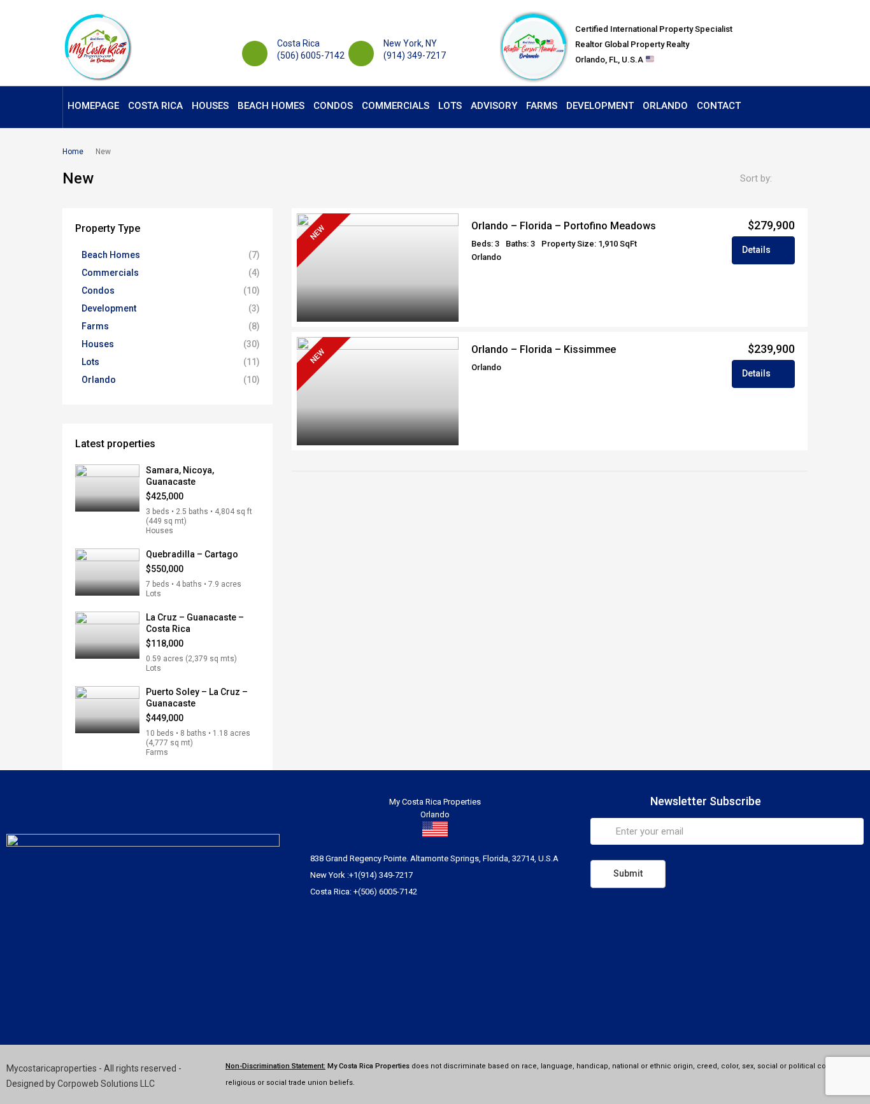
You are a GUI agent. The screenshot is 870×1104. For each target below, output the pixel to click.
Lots (450, 105)
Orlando (665, 105)
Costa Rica (155, 105)
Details (757, 250)
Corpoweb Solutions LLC (106, 1084)
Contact (719, 105)
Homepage (93, 105)
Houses (210, 105)
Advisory (494, 105)
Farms (541, 105)
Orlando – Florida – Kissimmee (543, 349)
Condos (333, 105)
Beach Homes (271, 105)
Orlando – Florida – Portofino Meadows (563, 226)
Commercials (395, 105)
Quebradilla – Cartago (192, 554)
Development (600, 105)
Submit (628, 873)
